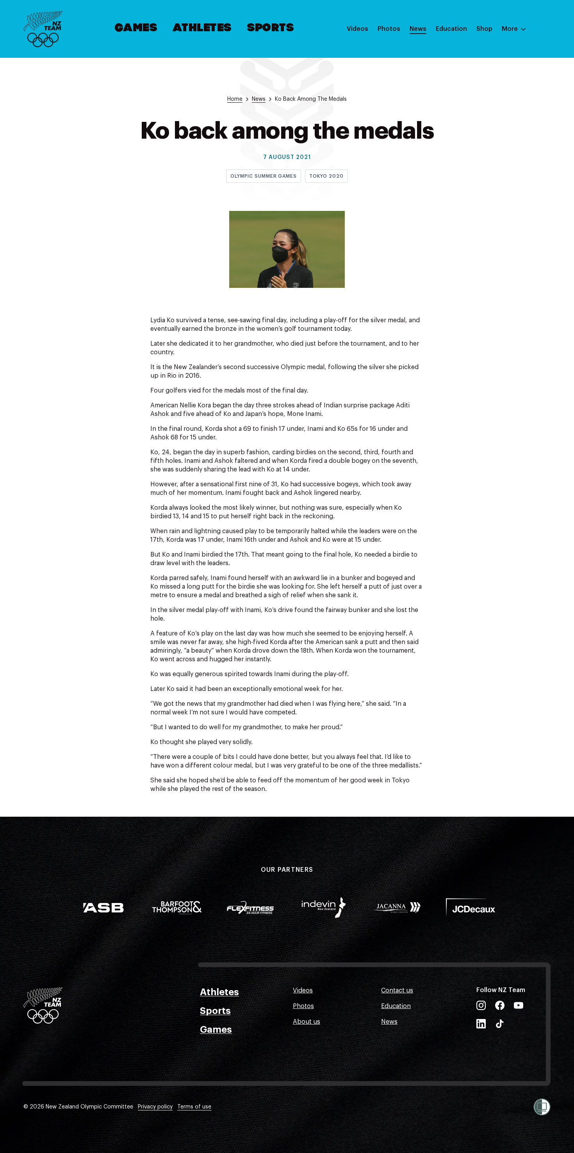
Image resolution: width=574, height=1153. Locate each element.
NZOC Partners (458, 99)
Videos (357, 29)
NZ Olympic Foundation (471, 114)
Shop (484, 29)
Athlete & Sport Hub (466, 67)
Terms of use (194, 1107)
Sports (271, 28)
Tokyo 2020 (326, 176)
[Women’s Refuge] (542, 1107)
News (418, 29)
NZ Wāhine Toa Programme (476, 130)
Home (234, 99)
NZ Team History (460, 83)
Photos (389, 29)
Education (451, 29)
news (259, 99)
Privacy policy (155, 1107)
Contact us (397, 990)
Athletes (202, 28)
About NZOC (454, 52)
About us (306, 1022)
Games (136, 28)
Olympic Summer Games (263, 176)
